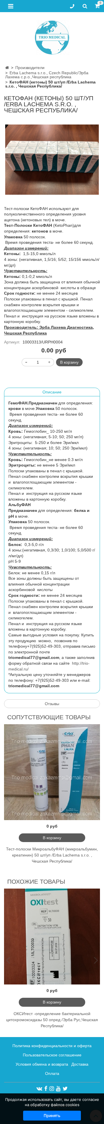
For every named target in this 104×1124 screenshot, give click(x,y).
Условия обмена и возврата (42, 1064)
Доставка (79, 1064)
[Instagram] (51, 1088)
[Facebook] (45, 1088)
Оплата (52, 1073)
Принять (52, 1115)
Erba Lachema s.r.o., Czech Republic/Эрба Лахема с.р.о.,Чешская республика (47, 74)
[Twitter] (65, 1088)
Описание (52, 392)
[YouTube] (58, 1088)
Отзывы (52, 703)
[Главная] (7, 67)
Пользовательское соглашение (52, 1055)
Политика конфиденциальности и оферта (52, 1045)
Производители (29, 67)
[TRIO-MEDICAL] (52, 36)
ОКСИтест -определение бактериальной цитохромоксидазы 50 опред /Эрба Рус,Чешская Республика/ (52, 1019)
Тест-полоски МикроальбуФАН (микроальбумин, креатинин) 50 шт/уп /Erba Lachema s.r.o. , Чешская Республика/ (52, 855)
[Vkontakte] (39, 1088)
